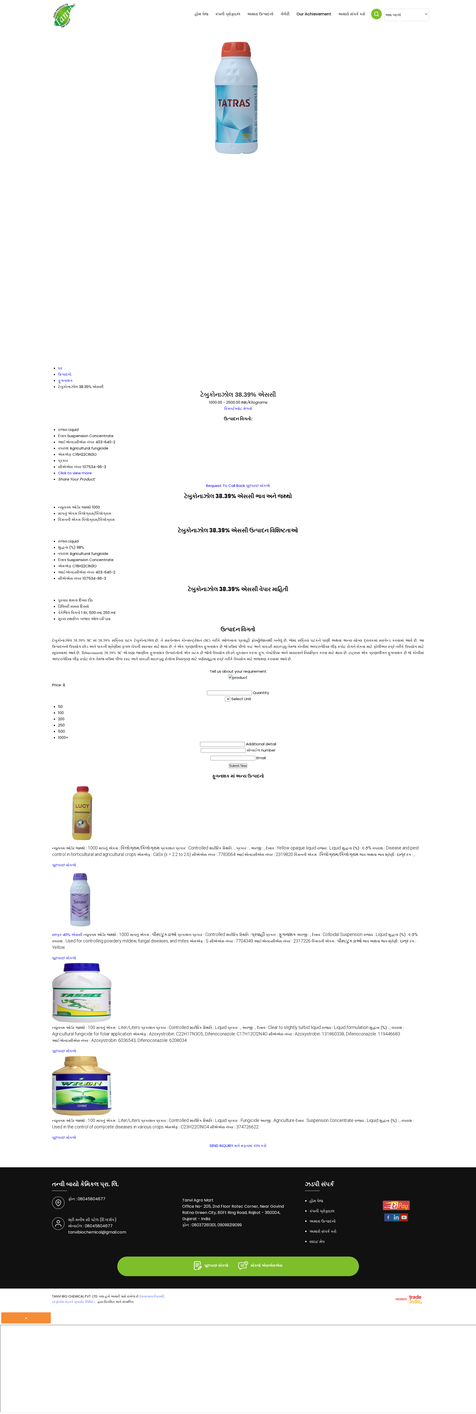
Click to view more (75, 473)
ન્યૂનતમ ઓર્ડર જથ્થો (74, 507)
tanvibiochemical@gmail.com (97, 1232)
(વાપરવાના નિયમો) (151, 1296)
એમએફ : (164, 854)
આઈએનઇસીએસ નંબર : (265, 854)
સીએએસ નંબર (70, 578)
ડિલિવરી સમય (68, 606)
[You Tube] (404, 1220)
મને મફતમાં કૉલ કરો (250, 1145)
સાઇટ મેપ (317, 1241)
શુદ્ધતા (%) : (356, 848)
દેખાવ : (291, 848)
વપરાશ (63, 553)
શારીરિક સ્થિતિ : (222, 848)
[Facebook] (388, 1220)
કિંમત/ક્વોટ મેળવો (238, 408)
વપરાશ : (120, 941)
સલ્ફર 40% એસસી (67, 934)
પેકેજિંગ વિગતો (69, 612)
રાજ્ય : (329, 848)
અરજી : (258, 848)
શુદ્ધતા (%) (67, 547)
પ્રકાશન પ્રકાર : (184, 848)
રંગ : (410, 854)
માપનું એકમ (67, 513)
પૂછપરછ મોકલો (258, 485)
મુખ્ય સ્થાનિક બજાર (74, 618)
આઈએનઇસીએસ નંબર (76, 572)
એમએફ (64, 566)
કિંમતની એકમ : (326, 854)
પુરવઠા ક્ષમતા (68, 600)
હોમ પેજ (201, 14)
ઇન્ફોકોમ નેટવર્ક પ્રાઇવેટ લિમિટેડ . (74, 1301)
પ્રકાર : (243, 848)
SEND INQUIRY (221, 1145)
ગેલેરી (285, 14)
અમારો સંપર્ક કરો (351, 14)
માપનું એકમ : (129, 848)
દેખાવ (62, 559)
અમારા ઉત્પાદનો (260, 14)
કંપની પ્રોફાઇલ (227, 14)
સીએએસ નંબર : (214, 854)
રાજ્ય (62, 541)
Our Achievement (314, 14)
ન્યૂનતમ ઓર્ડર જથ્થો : (75, 848)
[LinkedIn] (396, 1220)
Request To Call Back (225, 485)
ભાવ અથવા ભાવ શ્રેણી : (382, 854)
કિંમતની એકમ (69, 519)
